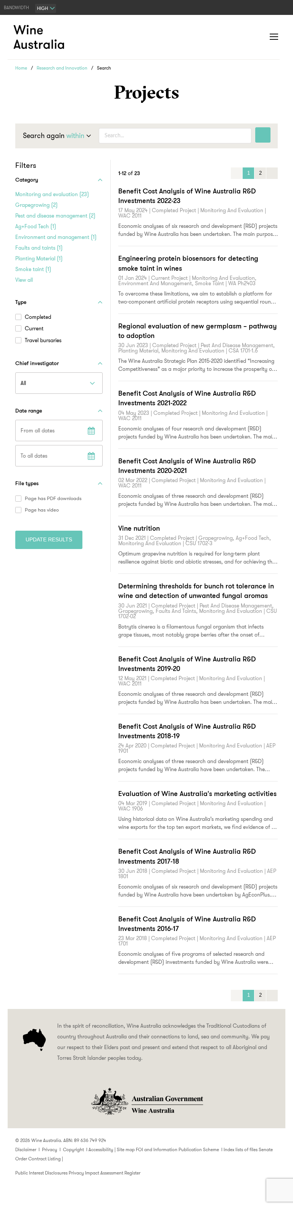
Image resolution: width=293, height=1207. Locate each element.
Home (21, 68)
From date (91, 430)
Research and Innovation (62, 68)
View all (24, 280)
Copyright (73, 1149)
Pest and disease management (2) (55, 215)
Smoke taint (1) (33, 269)
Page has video (42, 510)
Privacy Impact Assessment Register (104, 1173)
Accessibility (101, 1149)
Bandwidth (16, 7)
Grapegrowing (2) (36, 205)
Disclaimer (25, 1149)
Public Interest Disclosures (41, 1173)
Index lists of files (241, 1149)
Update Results (49, 539)
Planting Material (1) (39, 258)
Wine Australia (40, 37)
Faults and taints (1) (39, 248)
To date (91, 455)
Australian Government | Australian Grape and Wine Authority (146, 1101)
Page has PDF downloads (53, 498)
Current (34, 328)
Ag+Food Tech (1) (35, 226)
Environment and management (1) (56, 237)
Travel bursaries (43, 340)
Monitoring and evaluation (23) (52, 194)
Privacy (49, 1149)
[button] (258, 37)
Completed (38, 317)
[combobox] (45, 8)
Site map (126, 1149)
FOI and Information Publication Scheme (177, 1149)
